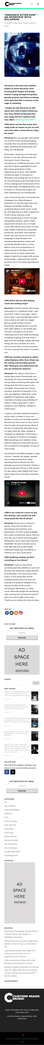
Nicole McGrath (11, 840)
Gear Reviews (10, 825)
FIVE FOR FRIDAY (13, 1016)
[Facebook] (6, 771)
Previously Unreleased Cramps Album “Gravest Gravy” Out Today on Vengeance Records (17, 693)
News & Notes (10, 836)
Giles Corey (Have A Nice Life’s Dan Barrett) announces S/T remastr (16, 733)
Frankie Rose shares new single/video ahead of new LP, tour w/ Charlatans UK (16, 706)
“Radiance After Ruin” (25, 120)
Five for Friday (10, 821)
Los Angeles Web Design (29, 1039)
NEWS (7, 1010)
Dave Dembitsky (11, 810)
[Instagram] (12, 771)
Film (6, 817)
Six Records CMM (12, 852)
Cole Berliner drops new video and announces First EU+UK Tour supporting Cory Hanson (17, 720)
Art (5, 802)
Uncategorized (10, 855)
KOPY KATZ (24, 1012)
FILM (26, 1010)
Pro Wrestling (10, 844)
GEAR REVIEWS (26, 1016)
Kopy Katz (8, 833)
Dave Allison (18, 23)
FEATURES (15, 1010)
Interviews (9, 829)
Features (26, 23)
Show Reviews (10, 848)
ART (21, 1010)
